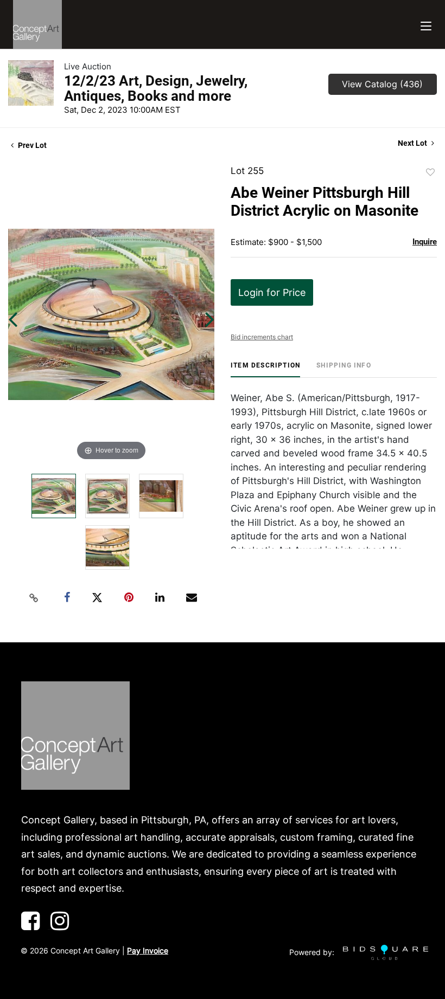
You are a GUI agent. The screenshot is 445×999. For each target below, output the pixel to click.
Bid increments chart (262, 337)
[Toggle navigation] (426, 24)
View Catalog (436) (382, 84)
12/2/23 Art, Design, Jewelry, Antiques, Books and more (155, 88)
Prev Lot (31, 145)
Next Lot (413, 143)
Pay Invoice (147, 950)
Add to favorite (430, 172)
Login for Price (272, 292)
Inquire (424, 242)
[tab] (265, 369)
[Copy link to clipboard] (34, 597)
